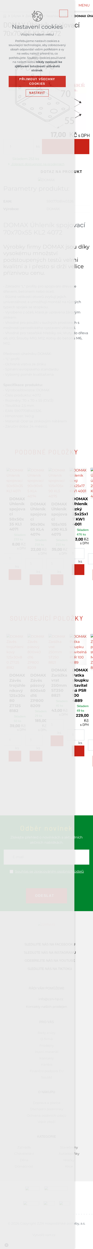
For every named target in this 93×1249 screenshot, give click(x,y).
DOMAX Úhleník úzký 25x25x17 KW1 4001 (80, 511)
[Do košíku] (78, 569)
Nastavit (37, 92)
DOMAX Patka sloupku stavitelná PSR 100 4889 (80, 685)
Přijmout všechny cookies (37, 81)
